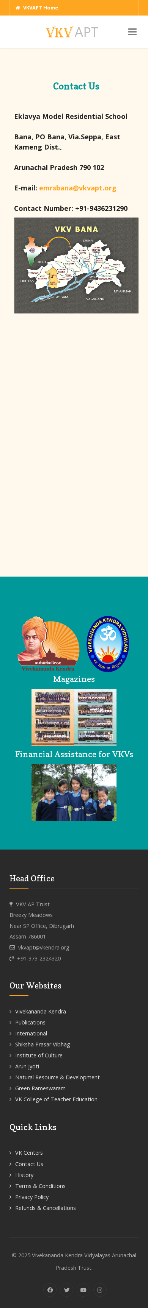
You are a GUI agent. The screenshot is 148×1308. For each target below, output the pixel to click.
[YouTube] (83, 1290)
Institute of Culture (39, 1055)
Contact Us (29, 1164)
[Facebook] (50, 1290)
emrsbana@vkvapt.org (78, 187)
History (24, 1175)
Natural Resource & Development (57, 1077)
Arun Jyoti (27, 1066)
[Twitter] (66, 1290)
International (31, 1033)
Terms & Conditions (40, 1186)
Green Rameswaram (40, 1088)
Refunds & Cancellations (45, 1207)
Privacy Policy (32, 1196)
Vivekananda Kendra (40, 1011)
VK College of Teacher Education (56, 1099)
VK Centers (29, 1152)
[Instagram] (100, 1290)
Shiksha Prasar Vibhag (42, 1044)
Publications (30, 1022)
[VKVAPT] (74, 31)
